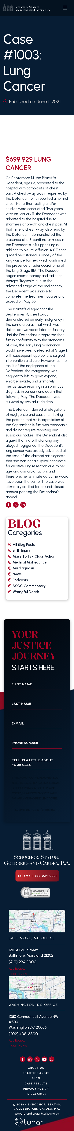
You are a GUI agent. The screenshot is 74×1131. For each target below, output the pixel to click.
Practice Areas (36, 1073)
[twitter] (16, 505)
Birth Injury (21, 550)
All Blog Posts (24, 544)
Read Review (18, 974)
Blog (36, 1078)
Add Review (17, 968)
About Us (36, 1068)
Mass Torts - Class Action (34, 556)
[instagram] (51, 1059)
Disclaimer (37, 1094)
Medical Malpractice (29, 562)
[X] (37, 1059)
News (17, 574)
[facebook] (8, 505)
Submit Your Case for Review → (37, 809)
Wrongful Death (26, 592)
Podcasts (20, 580)
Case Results (36, 1083)
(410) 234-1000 (22, 961)
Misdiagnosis (24, 568)
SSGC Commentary (29, 586)
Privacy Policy (36, 1088)
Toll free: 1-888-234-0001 (37, 876)
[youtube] (44, 1059)
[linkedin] (23, 505)
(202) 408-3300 (23, 1033)
